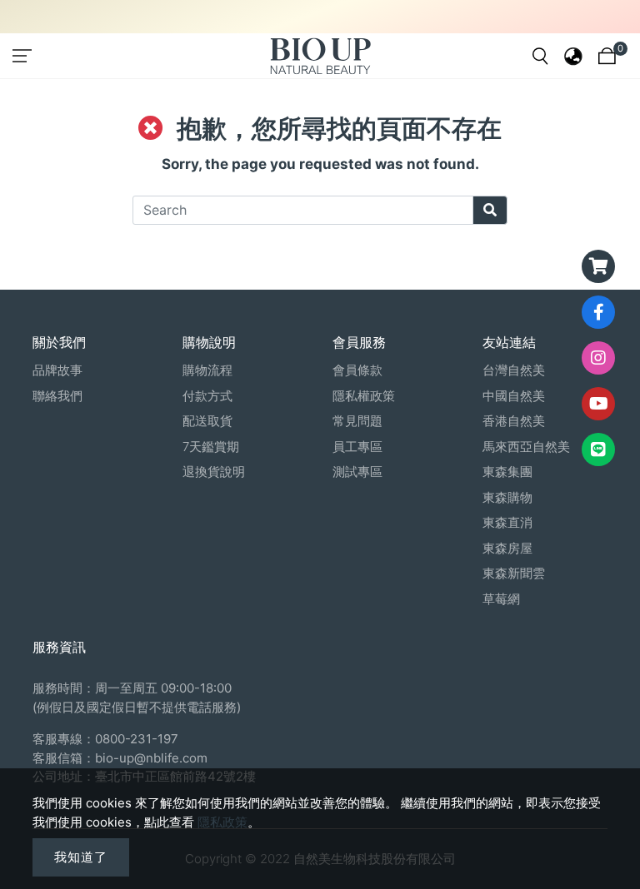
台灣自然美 (513, 370)
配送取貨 (207, 421)
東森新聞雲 (513, 573)
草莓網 (501, 599)
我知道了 (81, 857)
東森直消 (507, 522)
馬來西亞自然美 (526, 446)
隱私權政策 (363, 396)
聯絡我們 (57, 396)
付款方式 (207, 396)
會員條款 (357, 370)
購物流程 (207, 370)
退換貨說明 (213, 471)
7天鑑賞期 (210, 446)
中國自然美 (513, 396)
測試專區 (357, 471)
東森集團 (507, 471)
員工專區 (357, 446)
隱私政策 (223, 822)
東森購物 (507, 497)
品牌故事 (57, 370)
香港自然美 (513, 421)
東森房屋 (507, 548)
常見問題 (357, 421)
